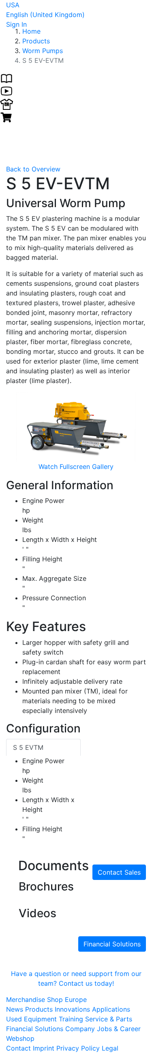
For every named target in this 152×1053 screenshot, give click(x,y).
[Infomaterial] (6, 77)
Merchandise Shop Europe (46, 999)
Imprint (43, 1048)
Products (40, 1009)
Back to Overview (33, 169)
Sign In (16, 24)
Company (81, 1029)
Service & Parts (108, 1019)
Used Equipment (32, 1019)
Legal (110, 1048)
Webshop (20, 1038)
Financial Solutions (112, 944)
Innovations (73, 1009)
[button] (16, 432)
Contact (18, 1048)
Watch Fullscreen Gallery (76, 466)
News (15, 1009)
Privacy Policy (78, 1048)
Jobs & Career (119, 1029)
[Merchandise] (6, 103)
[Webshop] (6, 116)
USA (12, 5)
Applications (111, 1009)
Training (72, 1019)
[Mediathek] (6, 90)
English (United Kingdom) (45, 15)
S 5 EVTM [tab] (28, 747)
